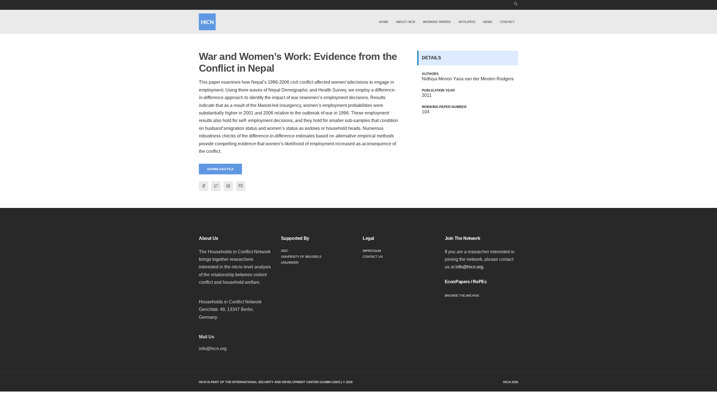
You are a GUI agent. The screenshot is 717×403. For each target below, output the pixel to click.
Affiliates (466, 22)
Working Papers (437, 22)
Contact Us (373, 256)
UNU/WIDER (290, 262)
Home (383, 22)
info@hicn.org (469, 266)
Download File (220, 169)
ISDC (284, 250)
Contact (507, 22)
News (487, 22)
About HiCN (405, 22)
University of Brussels (301, 256)
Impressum (372, 250)
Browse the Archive (462, 295)
